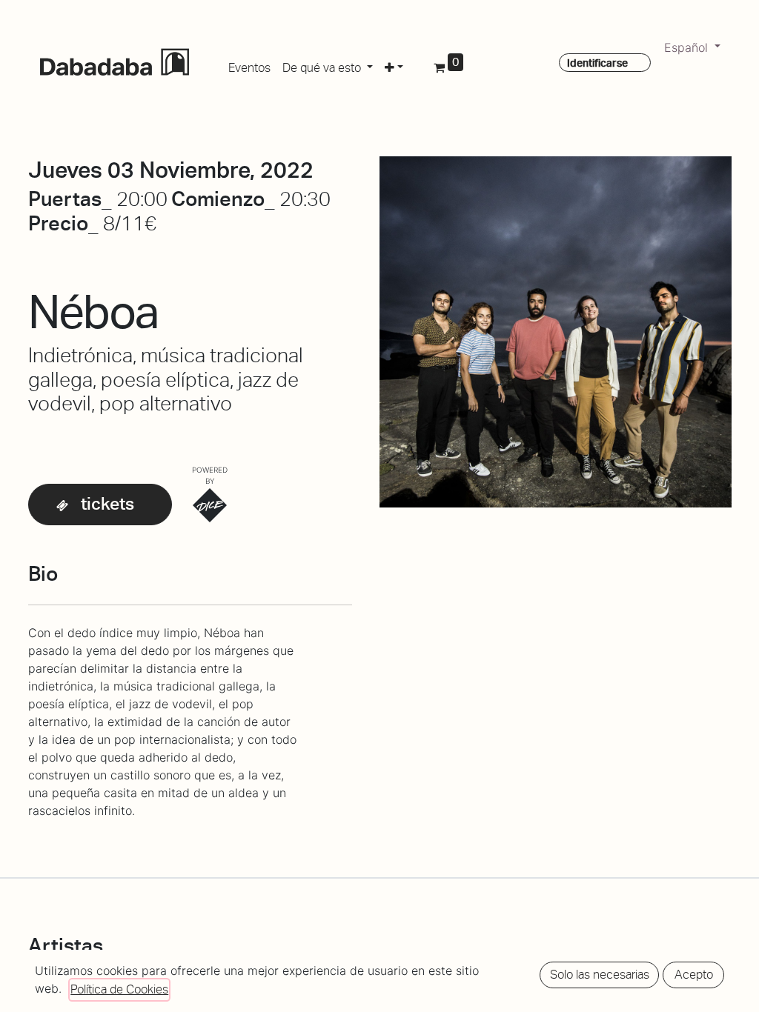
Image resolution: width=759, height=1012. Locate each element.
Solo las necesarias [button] (599, 975)
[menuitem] (249, 65)
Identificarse (597, 63)
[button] (394, 65)
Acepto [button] (694, 975)
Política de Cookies (119, 989)
